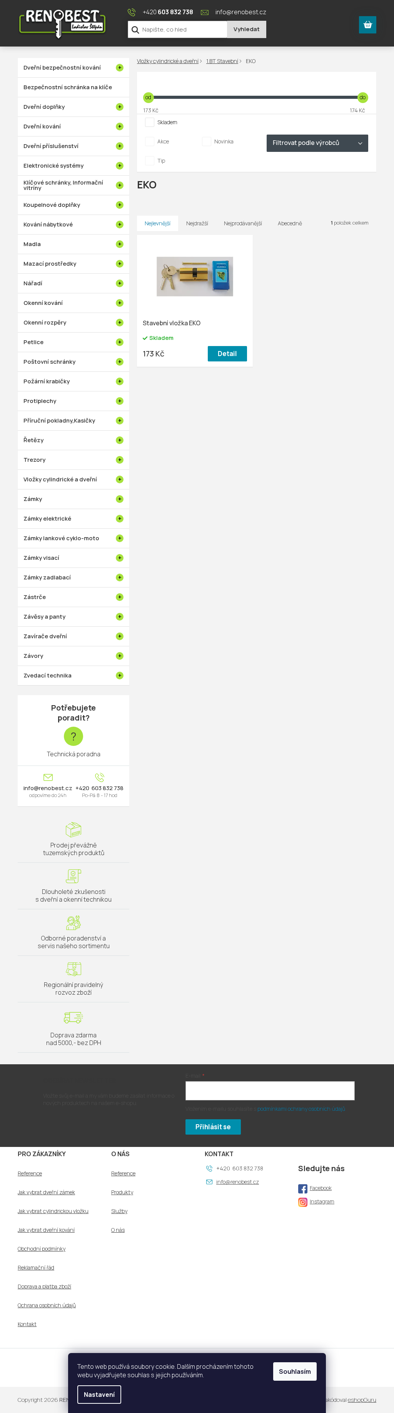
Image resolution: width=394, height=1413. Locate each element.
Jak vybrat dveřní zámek (46, 1192)
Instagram (322, 1201)
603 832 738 (107, 788)
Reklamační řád (36, 1267)
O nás (118, 1230)
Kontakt (27, 1324)
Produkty (122, 1192)
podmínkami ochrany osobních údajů (301, 1108)
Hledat (246, 29)
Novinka (224, 141)
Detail (227, 353)
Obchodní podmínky (41, 1249)
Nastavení (99, 1394)
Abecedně (290, 223)
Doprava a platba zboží (44, 1286)
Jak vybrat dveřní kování (46, 1230)
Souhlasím (295, 1371)
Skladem (167, 122)
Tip (161, 160)
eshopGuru (362, 1400)
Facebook (321, 1188)
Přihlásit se (213, 1126)
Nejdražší (197, 223)
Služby (119, 1211)
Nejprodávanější (243, 223)
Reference (30, 1173)
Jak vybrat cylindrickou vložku (53, 1211)
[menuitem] (73, 67)
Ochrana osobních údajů (47, 1305)
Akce (163, 141)
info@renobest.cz (47, 788)
